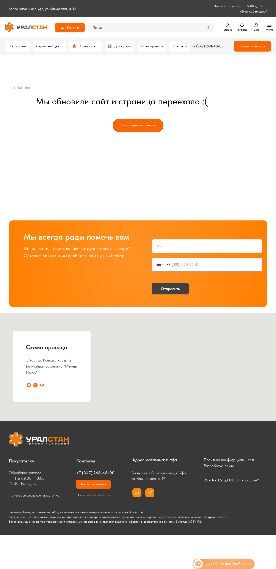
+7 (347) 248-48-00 (208, 46)
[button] (228, 27)
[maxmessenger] (28, 385)
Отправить (170, 288)
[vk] (42, 385)
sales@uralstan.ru (99, 495)
